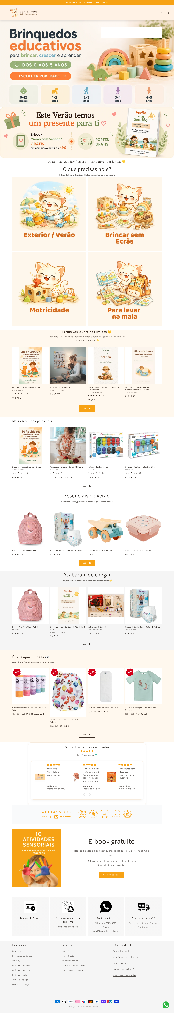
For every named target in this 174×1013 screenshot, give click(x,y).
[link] (87, 63)
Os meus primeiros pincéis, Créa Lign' (140, 467)
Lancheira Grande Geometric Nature (139, 550)
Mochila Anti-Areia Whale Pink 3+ (25, 550)
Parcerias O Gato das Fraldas (75, 965)
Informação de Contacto (23, 956)
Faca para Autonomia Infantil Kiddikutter (66, 467)
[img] (87, 751)
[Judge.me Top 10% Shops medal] (127, 814)
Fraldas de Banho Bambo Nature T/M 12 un (67, 550)
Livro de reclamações (21, 984)
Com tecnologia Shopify (96, 1007)
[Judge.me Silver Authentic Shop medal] (104, 814)
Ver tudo (87, 408)
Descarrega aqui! (111, 874)
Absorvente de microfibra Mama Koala (103, 708)
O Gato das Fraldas (81, 1007)
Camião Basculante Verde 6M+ (100, 550)
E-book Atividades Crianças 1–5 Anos (27, 387)
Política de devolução (21, 970)
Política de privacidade (22, 965)
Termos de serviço (20, 980)
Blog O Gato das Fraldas (73, 970)
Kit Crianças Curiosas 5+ (97, 627)
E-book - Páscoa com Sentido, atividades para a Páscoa (104, 388)
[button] (6, 13)
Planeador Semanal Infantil (61, 387)
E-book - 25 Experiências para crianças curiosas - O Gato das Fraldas (140, 388)
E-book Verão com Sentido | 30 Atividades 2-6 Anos (68, 628)
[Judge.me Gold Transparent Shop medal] (82, 814)
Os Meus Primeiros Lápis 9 (98, 467)
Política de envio (19, 975)
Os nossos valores (70, 960)
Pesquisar (16, 951)
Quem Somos (68, 951)
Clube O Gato (68, 956)
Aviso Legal (17, 960)
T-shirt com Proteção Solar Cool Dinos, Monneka (140, 709)
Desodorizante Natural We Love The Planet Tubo (29, 709)
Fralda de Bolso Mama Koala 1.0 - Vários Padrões (66, 721)
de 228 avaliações (85, 755)
